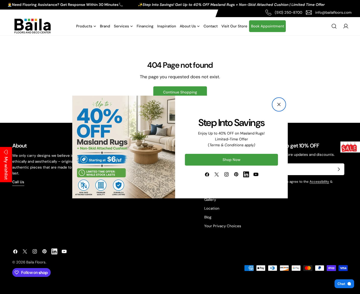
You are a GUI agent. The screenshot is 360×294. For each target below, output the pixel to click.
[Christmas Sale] (350, 147)
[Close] (279, 104)
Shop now (231, 159)
